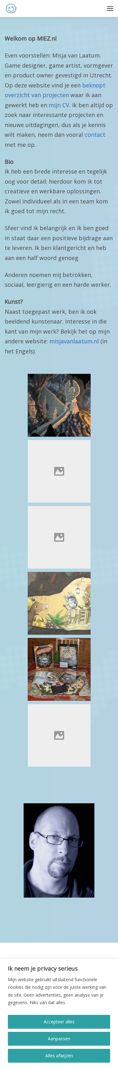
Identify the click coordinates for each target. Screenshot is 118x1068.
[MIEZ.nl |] (11, 8)
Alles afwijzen (59, 1056)
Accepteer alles (59, 1022)
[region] (59, 1013)
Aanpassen (59, 1039)
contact (95, 134)
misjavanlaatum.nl (74, 341)
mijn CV (59, 105)
